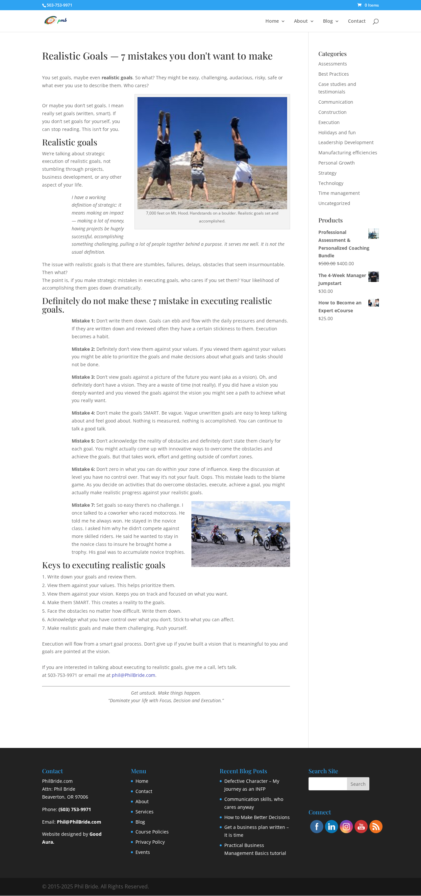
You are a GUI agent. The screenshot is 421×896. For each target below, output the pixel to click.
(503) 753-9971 (75, 809)
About (301, 21)
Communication (335, 102)
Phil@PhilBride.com (79, 822)
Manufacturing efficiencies (347, 152)
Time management (339, 193)
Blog (328, 21)
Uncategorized (334, 203)
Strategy (327, 173)
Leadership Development (346, 142)
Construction (332, 112)
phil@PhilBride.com (133, 675)
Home (272, 21)
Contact (357, 21)
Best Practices (333, 74)
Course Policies (152, 832)
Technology (330, 183)
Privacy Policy (150, 842)
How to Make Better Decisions (257, 817)
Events (143, 852)
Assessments (332, 64)
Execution (329, 122)
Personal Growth (336, 163)
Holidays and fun (337, 132)
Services (145, 811)
